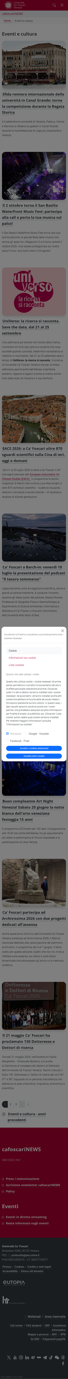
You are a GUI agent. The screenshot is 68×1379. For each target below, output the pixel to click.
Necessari (15, 733)
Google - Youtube (39, 733)
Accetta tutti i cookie (34, 756)
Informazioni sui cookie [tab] (22, 657)
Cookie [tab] (13, 650)
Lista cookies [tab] (16, 665)
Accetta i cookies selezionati (34, 748)
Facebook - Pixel (19, 741)
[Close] (62, 630)
